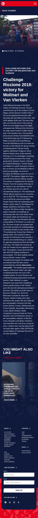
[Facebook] (5, 502)
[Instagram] (14, 502)
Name (5, 471)
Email (5, 479)
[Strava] (18, 502)
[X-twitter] (10, 502)
